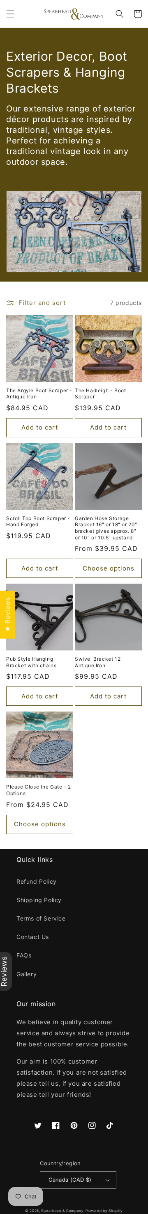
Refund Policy (36, 881)
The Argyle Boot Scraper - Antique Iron (39, 393)
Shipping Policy (39, 899)
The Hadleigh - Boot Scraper (100, 393)
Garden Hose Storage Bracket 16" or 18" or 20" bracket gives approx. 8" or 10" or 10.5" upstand (106, 528)
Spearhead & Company (62, 1211)
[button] (10, 14)
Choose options (108, 568)
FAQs (23, 955)
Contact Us (32, 936)
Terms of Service (41, 918)
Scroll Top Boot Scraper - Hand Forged (38, 521)
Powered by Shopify (104, 1211)
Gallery (26, 974)
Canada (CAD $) (70, 1179)
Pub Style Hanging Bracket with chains (31, 662)
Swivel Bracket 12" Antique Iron (99, 662)
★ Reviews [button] (8, 614)
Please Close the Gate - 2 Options (38, 790)
